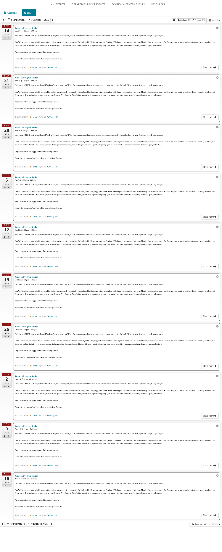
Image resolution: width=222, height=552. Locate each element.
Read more (208, 67)
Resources (158, 4)
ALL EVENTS (58, 4)
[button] (206, 524)
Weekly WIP (53, 67)
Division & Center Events (128, 4)
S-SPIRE (34, 67)
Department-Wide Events (88, 4)
